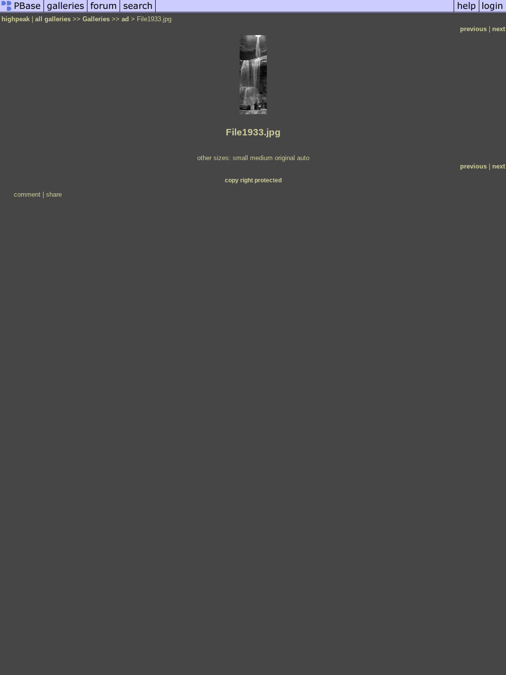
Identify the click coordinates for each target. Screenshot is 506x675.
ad (125, 19)
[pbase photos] (22, 11)
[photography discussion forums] (103, 11)
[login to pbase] (492, 11)
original (285, 158)
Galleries (96, 19)
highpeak (15, 19)
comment (27, 194)
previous (473, 29)
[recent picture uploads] (65, 11)
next (498, 29)
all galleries (53, 19)
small (240, 158)
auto (303, 158)
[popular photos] (305, 11)
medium (261, 158)
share (54, 194)
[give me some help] (466, 11)
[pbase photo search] (138, 11)
